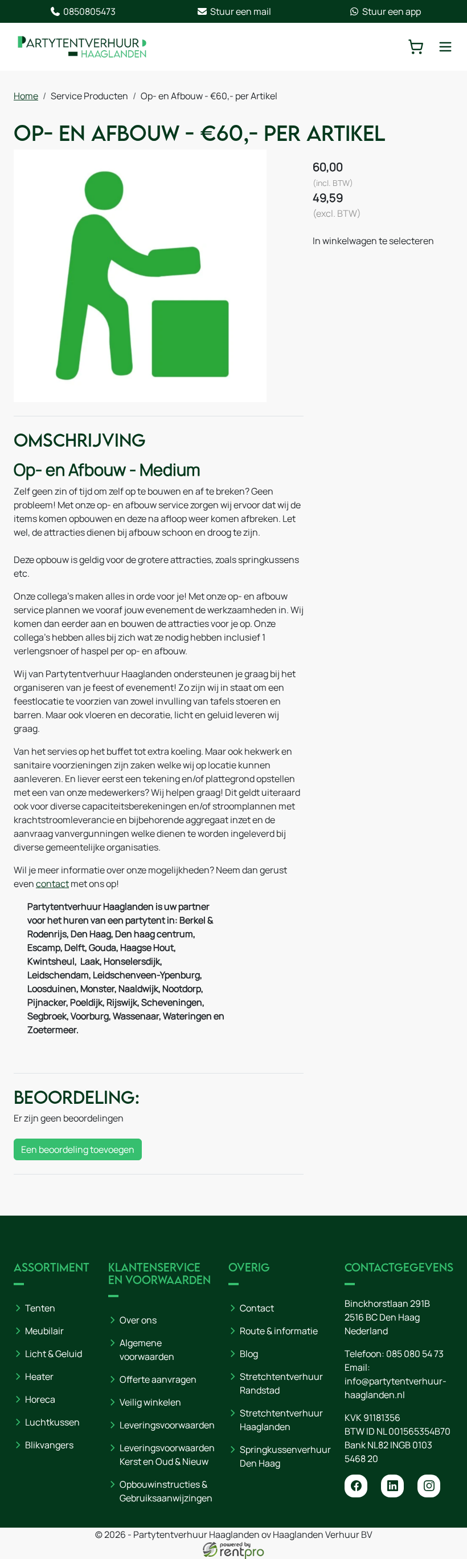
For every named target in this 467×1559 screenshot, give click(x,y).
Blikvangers (49, 1445)
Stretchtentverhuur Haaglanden (281, 1420)
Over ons (138, 1320)
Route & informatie (279, 1331)
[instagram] (428, 1486)
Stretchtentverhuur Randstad (281, 1383)
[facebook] (356, 1486)
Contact (257, 1308)
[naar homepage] (82, 47)
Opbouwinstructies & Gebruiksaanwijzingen (166, 1491)
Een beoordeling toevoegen (77, 1149)
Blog (249, 1353)
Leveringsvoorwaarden (167, 1425)
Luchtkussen (52, 1422)
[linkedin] (392, 1486)
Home (26, 96)
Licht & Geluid (53, 1353)
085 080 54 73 (415, 1353)
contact (52, 883)
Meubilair (44, 1331)
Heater (39, 1376)
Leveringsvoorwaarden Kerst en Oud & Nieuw (167, 1454)
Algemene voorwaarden (147, 1350)
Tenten (40, 1308)
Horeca (40, 1399)
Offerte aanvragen (158, 1379)
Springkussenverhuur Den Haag (285, 1456)
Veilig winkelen (150, 1402)
